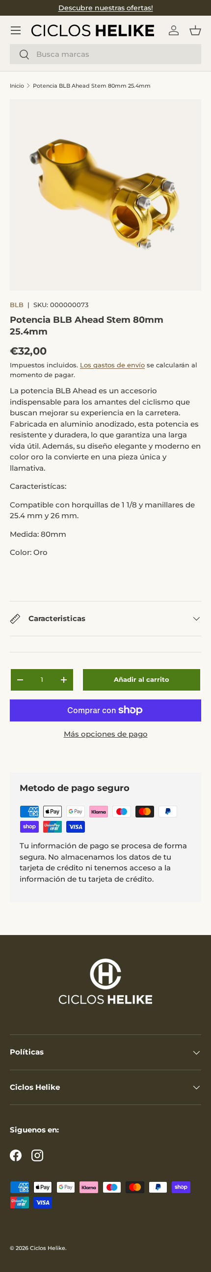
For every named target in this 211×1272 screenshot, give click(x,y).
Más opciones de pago (106, 734)
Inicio (17, 85)
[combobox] (105, 54)
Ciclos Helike (47, 1248)
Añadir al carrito (141, 679)
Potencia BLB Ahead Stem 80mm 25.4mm (92, 85)
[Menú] (15, 30)
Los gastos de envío (112, 365)
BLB (17, 305)
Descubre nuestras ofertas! (105, 8)
